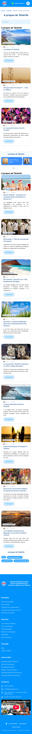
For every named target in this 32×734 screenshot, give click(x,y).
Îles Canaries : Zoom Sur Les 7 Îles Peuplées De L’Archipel (15, 280)
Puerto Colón (16, 727)
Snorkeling (4, 634)
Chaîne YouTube (6, 651)
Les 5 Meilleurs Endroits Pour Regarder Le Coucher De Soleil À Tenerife (14, 533)
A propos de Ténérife (15, 557)
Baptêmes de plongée (8, 632)
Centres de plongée (7, 602)
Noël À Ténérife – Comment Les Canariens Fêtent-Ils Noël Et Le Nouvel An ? (14, 197)
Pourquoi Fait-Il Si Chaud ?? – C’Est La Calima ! (14, 161)
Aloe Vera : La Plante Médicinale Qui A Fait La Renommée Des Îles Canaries (15, 324)
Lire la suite (8, 60)
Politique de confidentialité (10, 607)
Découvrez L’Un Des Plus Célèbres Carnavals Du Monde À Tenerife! (15, 490)
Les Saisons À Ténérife (11, 49)
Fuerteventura (7, 561)
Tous (3, 557)
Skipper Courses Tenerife (9, 670)
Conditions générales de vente (11, 610)
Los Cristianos (13, 723)
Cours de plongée (6, 626)
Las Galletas (22, 723)
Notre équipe (5, 604)
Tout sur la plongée (21, 561)
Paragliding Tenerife (7, 667)
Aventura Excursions (7, 664)
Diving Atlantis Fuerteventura (10, 675)
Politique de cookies (7, 613)
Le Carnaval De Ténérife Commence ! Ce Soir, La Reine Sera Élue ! (16, 365)
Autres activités (6, 637)
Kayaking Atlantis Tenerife (9, 661)
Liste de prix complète (8, 623)
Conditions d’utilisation (24, 730)
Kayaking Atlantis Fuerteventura (11, 672)
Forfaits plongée (6, 629)
